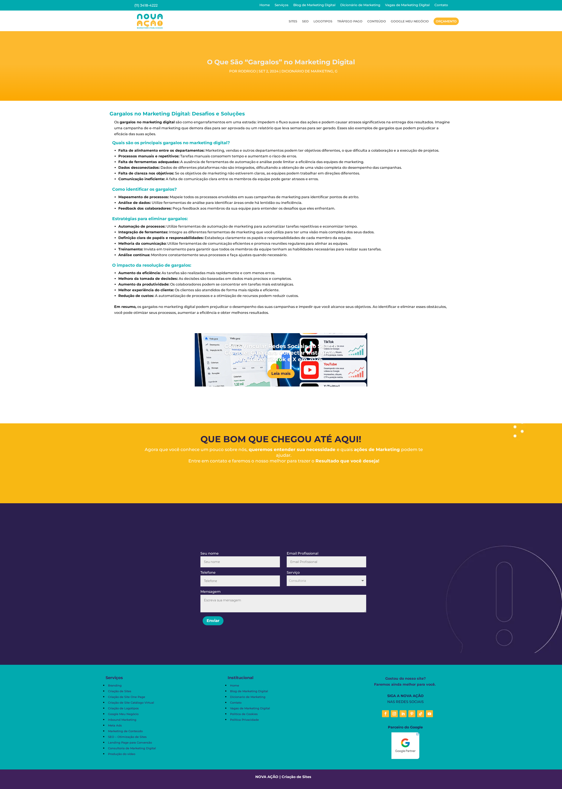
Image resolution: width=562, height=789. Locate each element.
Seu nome (209, 553)
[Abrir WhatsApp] (11, 778)
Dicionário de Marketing (360, 5)
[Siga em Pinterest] (411, 713)
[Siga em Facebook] (385, 713)
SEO (305, 21)
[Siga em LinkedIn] (403, 713)
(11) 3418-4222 (146, 5)
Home (264, 5)
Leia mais (281, 373)
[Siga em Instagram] (394, 713)
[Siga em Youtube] (429, 713)
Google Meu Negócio (410, 21)
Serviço (293, 572)
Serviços (281, 5)
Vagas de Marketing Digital (407, 5)
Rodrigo (247, 71)
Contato (441, 5)
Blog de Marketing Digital (314, 5)
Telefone (208, 572)
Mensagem (210, 592)
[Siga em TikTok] (420, 713)
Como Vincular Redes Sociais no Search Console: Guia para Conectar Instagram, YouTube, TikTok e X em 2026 (280, 353)
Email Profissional (302, 553)
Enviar (213, 620)
